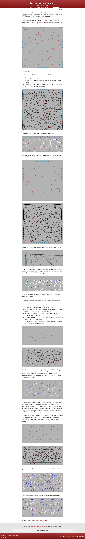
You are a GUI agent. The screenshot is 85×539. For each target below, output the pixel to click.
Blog (34, 7)
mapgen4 (41, 22)
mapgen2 (47, 20)
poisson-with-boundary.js (40, 520)
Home (30, 7)
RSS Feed (4, 537)
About (46, 7)
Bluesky (42, 7)
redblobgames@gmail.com (39, 526)
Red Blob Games (44, 5)
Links (38, 7)
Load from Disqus (42, 530)
